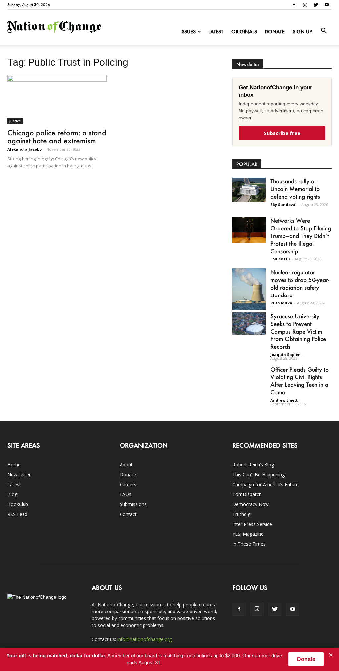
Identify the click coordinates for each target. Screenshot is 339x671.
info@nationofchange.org (144, 639)
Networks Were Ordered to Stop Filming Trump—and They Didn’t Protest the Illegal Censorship (300, 236)
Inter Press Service (252, 524)
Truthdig (241, 514)
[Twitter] (316, 4)
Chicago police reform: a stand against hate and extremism (56, 136)
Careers (128, 484)
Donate (275, 31)
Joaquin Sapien (285, 354)
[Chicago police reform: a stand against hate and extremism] (57, 99)
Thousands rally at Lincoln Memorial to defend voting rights (295, 189)
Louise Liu (280, 259)
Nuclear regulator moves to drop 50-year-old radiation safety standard (299, 283)
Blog (12, 494)
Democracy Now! (251, 504)
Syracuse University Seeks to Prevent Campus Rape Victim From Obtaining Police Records (298, 331)
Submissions (133, 504)
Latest (215, 31)
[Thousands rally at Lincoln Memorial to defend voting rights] (249, 190)
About (126, 464)
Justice (15, 121)
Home (14, 464)
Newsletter (19, 474)
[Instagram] (305, 4)
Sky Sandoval (283, 204)
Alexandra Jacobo (24, 149)
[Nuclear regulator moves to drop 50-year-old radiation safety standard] (249, 289)
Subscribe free (282, 133)
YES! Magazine (248, 534)
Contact (128, 514)
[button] (324, 31)
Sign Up (302, 31)
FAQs (125, 494)
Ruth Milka (281, 302)
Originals (244, 31)
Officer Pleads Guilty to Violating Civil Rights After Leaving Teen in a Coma (299, 381)
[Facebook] (294, 4)
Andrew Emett (284, 400)
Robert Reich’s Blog (253, 464)
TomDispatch (247, 494)
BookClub (17, 504)
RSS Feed (17, 514)
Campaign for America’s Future (265, 484)
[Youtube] (327, 4)
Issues (188, 31)
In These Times (249, 544)
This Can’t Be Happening (258, 474)
